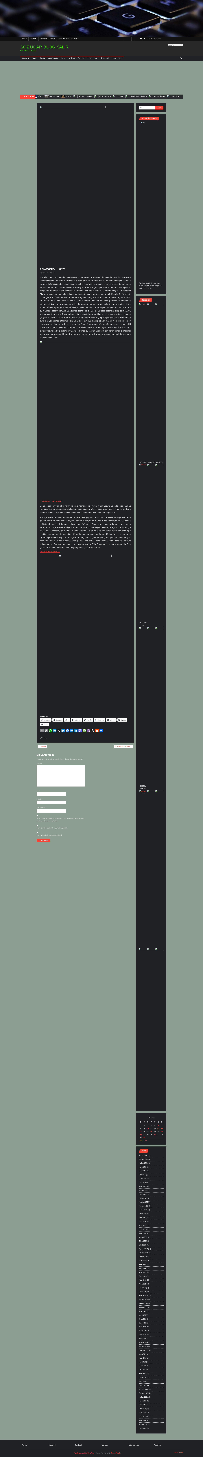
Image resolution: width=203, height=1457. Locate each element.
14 (162, 1129)
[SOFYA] (63, 96)
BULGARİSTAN (159, 96)
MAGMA (43, 746)
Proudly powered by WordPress (84, 1453)
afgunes (42, 273)
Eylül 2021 (142, 1385)
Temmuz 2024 (143, 1253)
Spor (63, 58)
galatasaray (43, 738)
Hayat (35, 58)
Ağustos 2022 (143, 1342)
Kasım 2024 (143, 1237)
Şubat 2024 (142, 1272)
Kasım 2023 (143, 1284)
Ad (38, 791)
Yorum (39, 764)
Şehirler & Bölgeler (76, 58)
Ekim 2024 (142, 1241)
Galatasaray (53, 58)
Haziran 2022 (143, 1350)
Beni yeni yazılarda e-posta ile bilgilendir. (49, 835)
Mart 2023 (142, 1315)
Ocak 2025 (142, 1229)
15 (141, 1132)
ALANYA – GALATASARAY (122, 746)
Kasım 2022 (143, 1331)
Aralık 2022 (142, 1327)
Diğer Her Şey (117, 58)
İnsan (42, 58)
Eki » (145, 1140)
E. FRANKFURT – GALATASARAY (51, 501)
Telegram (74, 38)
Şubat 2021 (142, 1412)
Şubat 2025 (142, 1225)
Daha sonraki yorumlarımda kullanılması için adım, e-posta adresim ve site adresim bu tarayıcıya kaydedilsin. (60, 820)
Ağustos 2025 (143, 1202)
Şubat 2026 (142, 1179)
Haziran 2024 (143, 1257)
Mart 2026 (142, 1175)
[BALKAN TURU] (96, 96)
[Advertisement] (101, 77)
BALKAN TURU (105, 96)
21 (162, 1132)
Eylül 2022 (142, 1338)
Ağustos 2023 (143, 1296)
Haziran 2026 (143, 1163)
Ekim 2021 (142, 1381)
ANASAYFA (25, 58)
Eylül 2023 (142, 1292)
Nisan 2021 (142, 1405)
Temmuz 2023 (143, 1299)
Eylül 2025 (142, 1198)
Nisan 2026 (142, 1171)
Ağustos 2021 (143, 1389)
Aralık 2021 (142, 1373)
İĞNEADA (175, 96)
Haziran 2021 (143, 1397)
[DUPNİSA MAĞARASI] (128, 96)
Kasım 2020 (143, 1424)
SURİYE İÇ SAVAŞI (85, 96)
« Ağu (140, 1140)
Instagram (33, 38)
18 (151, 1132)
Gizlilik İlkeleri (178, 1452)
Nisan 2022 (142, 1358)
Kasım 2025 (143, 1190)
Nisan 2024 (142, 1264)
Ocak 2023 (142, 1323)
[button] (143, 383)
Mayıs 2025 (142, 1214)
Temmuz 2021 (143, 1393)
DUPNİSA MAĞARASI (138, 96)
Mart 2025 (142, 1221)
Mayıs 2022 (142, 1354)
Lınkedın (52, 38)
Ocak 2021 (142, 1416)
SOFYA (68, 96)
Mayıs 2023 (142, 1307)
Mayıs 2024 (142, 1260)
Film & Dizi (104, 58)
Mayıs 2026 (142, 1167)
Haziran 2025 (143, 1210)
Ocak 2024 (142, 1276)
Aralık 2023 (142, 1280)
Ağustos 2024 (143, 1249)
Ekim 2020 (142, 1428)
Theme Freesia (115, 1453)
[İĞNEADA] (169, 96)
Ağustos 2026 (143, 1155)
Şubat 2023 (142, 1319)
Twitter (24, 38)
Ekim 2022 (142, 1334)
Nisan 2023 (142, 1311)
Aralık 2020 (142, 1420)
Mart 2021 (142, 1409)
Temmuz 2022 (143, 1346)
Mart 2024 (142, 1268)
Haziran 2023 (143, 1303)
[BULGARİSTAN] (151, 96)
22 (141, 1135)
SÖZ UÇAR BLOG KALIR (44, 47)
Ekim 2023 (142, 1288)
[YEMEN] (115, 96)
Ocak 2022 (142, 1370)
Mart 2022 (142, 1362)
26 (155, 1135)
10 (148, 1129)
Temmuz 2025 (143, 1206)
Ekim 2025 (142, 1194)
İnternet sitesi (41, 807)
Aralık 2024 (142, 1233)
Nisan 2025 (142, 1218)
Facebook (43, 38)
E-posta (40, 799)
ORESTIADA (54, 96)
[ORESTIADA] (47, 96)
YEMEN (120, 96)
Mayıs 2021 (142, 1401)
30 (144, 1138)
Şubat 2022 (142, 1366)
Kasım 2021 (143, 1377)
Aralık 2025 (142, 1186)
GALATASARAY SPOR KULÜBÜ (50, 552)
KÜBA (40, 96)
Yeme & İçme (92, 58)
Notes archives (63, 38)
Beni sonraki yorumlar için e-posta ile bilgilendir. (52, 828)
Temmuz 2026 (143, 1159)
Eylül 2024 (142, 1245)
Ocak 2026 (142, 1182)
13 (158, 1129)
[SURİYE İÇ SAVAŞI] (75, 96)
